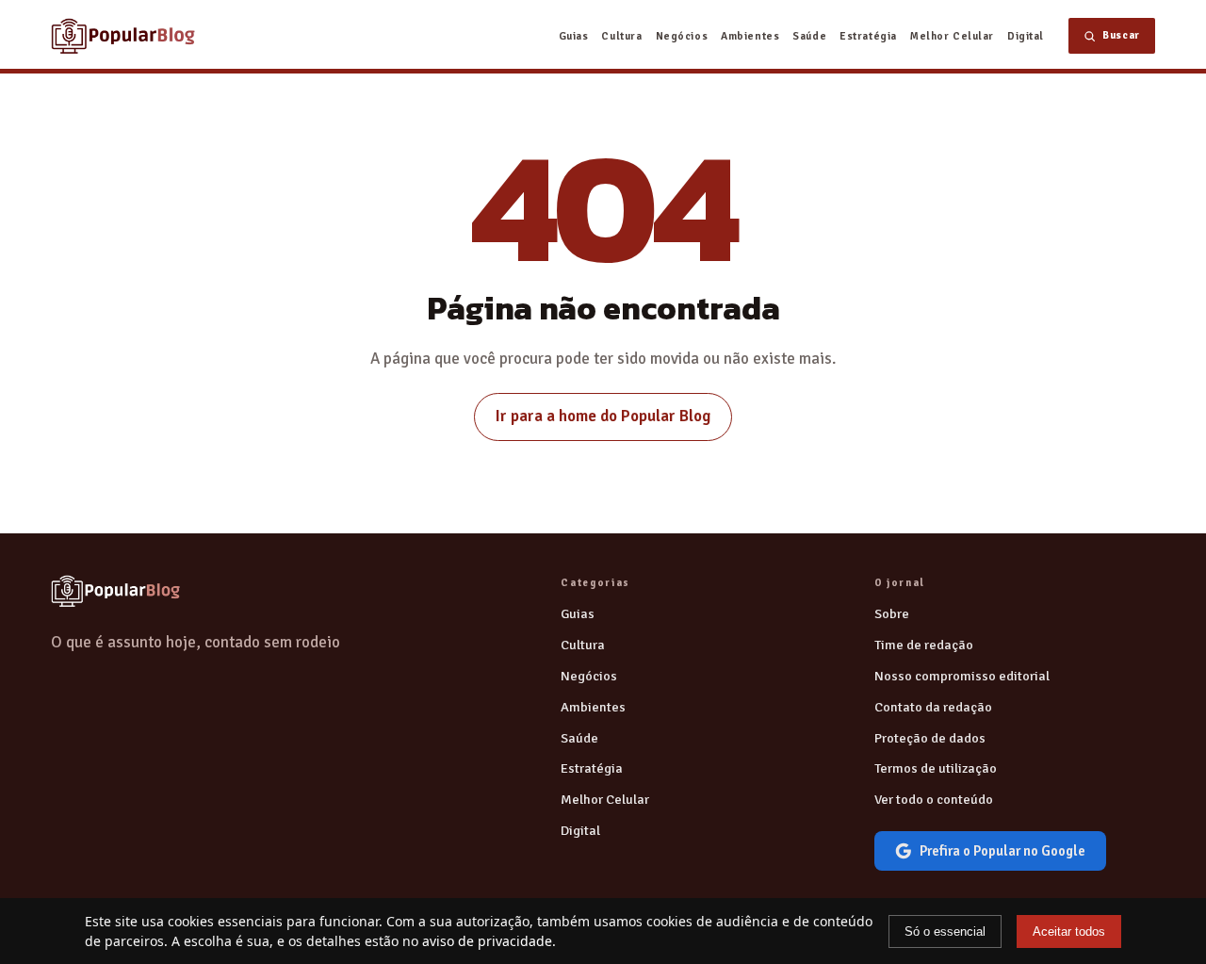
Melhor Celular (952, 35)
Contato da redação (933, 706)
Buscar (1121, 35)
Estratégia (868, 35)
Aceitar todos (1069, 931)
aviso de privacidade (487, 941)
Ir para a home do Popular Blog (603, 416)
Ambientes (750, 35)
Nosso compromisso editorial (962, 675)
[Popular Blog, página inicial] (123, 36)
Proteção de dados (930, 737)
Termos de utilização (935, 768)
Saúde (809, 35)
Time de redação (923, 644)
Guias (574, 35)
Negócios (682, 35)
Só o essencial (945, 931)
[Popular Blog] (116, 591)
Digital (1025, 35)
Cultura (621, 35)
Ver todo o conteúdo (933, 799)
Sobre (891, 613)
